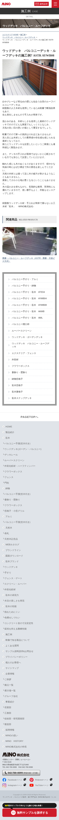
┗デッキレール (10, 454)
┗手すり (6, 572)
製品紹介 (10, 432)
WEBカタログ (12, 544)
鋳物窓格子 (17, 379)
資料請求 (43, 4)
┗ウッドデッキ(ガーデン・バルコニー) (21, 449)
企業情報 (10, 673)
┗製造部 (6, 724)
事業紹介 (10, 702)
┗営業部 (6, 707)
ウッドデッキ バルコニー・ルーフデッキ (30, 345)
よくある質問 (12, 645)
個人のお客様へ (13, 662)
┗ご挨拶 (6, 679)
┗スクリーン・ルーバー (14, 584)
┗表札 (5, 533)
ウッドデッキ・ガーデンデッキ (27, 337)
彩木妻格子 (17, 392)
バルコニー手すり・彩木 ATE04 (28, 292)
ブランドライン (13, 550)
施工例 (9, 634)
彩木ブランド (12, 561)
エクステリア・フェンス (24, 353)
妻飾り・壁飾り (19, 372)
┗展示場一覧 (9, 690)
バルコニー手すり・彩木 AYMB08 (29, 305)
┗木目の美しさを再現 (13, 600)
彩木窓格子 (17, 385)
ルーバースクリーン (22, 331)
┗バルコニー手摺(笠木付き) (16, 443)
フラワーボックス (20, 366)
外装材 (15, 359)
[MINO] (6, 4)
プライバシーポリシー (17, 657)
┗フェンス (7, 477)
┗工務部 (6, 713)
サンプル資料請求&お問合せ (19, 651)
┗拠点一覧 (7, 685)
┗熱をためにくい (11, 612)
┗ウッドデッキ (10, 567)
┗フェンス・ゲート (12, 578)
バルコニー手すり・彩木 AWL (27, 318)
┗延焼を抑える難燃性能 (14, 629)
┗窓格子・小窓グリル (13, 511)
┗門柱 (5, 483)
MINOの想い (12, 735)
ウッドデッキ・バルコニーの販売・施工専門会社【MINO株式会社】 (27, 797)
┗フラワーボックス (12, 471)
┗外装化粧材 (9, 589)
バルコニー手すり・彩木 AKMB (28, 311)
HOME (9, 426)
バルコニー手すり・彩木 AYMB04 (29, 298)
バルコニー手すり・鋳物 (24, 286)
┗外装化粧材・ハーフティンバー (18, 466)
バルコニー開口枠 (20, 324)
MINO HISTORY (14, 741)
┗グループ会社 (10, 696)
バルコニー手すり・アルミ (25, 279)
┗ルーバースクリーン (13, 460)
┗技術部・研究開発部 (13, 718)
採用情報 (10, 730)
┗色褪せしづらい (11, 617)
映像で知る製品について (18, 640)
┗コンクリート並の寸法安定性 (17, 623)
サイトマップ (12, 668)
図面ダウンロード (14, 556)
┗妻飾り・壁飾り (11, 499)
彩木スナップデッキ (22, 398)
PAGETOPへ (29, 417)
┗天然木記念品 (10, 539)
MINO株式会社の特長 (16, 746)
